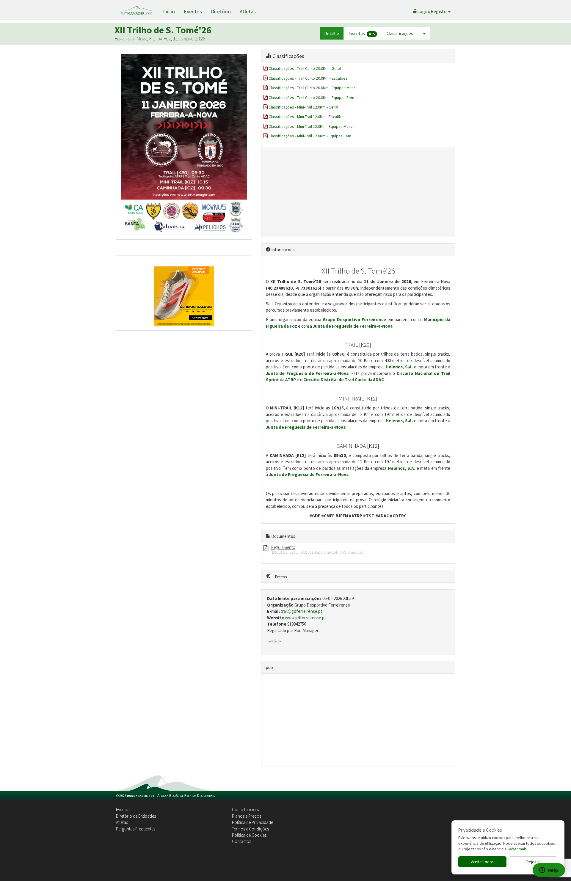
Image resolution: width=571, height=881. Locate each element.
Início (169, 11)
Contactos (241, 841)
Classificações (400, 33)
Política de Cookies (249, 835)
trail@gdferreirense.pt (301, 611)
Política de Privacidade (252, 822)
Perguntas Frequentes (135, 829)
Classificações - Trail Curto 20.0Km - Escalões (308, 78)
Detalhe (331, 33)
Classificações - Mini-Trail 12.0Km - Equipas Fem (310, 136)
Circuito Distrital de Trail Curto (335, 379)
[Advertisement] (358, 192)
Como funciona (246, 809)
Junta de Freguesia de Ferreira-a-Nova (353, 326)
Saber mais (517, 849)
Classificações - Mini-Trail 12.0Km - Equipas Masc (311, 126)
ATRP (290, 379)
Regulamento (283, 547)
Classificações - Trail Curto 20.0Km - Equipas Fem (311, 97)
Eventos (193, 11)
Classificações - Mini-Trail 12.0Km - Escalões (307, 116)
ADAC (378, 379)
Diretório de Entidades (136, 816)
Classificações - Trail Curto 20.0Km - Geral (305, 68)
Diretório (221, 11)
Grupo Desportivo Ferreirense (354, 319)
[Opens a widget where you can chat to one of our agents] (548, 870)
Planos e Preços (246, 816)
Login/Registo (432, 11)
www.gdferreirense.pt (305, 618)
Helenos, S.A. (399, 367)
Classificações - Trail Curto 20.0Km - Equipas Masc (312, 87)
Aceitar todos (482, 861)
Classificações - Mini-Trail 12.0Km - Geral (303, 107)
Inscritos (362, 34)
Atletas (248, 11)
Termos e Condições (250, 829)
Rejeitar (533, 861)
